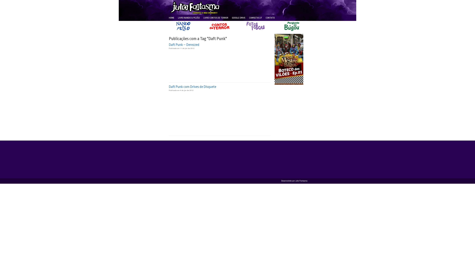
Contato (270, 17)
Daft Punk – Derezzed (184, 45)
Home (171, 17)
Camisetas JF (255, 17)
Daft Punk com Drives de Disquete (192, 87)
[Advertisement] (256, 7)
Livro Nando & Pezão (189, 17)
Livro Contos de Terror (215, 17)
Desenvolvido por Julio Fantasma (294, 180)
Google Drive (238, 17)
